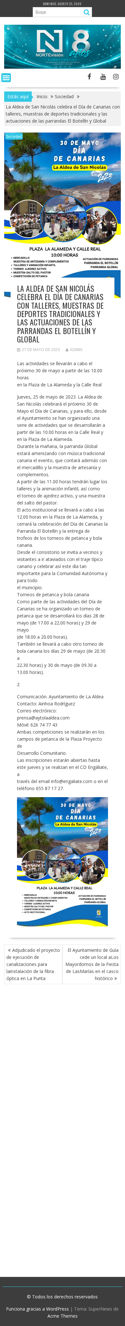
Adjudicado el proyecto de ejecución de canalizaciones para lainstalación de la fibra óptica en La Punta (33, 964)
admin (76, 349)
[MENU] (6, 77)
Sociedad (14, 136)
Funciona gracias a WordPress (37, 1309)
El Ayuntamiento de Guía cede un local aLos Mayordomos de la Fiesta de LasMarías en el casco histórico (92, 964)
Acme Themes (62, 1316)
